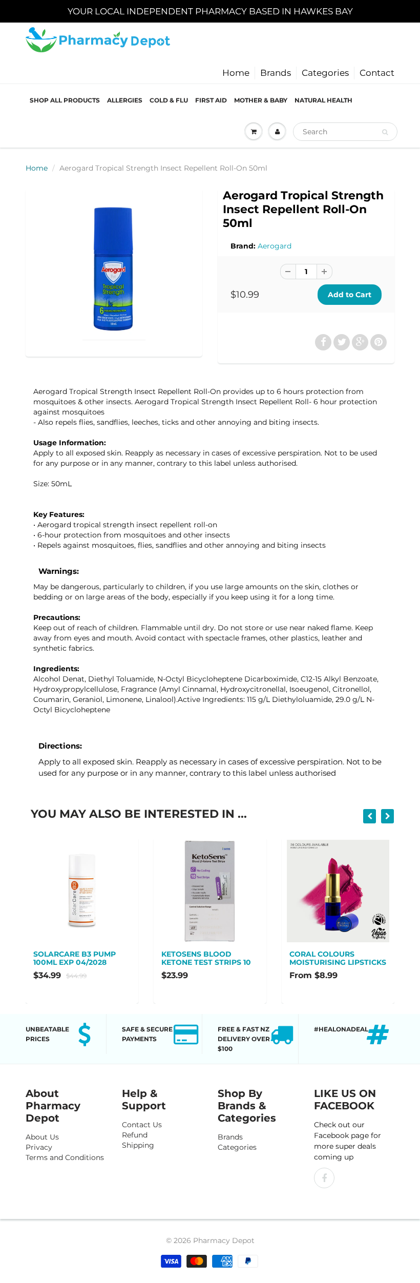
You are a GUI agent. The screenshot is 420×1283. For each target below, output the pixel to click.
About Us (42, 1137)
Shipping (138, 1145)
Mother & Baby (260, 100)
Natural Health (323, 100)
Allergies (124, 100)
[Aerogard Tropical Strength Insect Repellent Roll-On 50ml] (114, 271)
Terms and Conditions (65, 1157)
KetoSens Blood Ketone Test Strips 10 (206, 958)
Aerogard (274, 246)
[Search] (385, 132)
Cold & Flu (169, 100)
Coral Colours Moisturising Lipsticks (337, 958)
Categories (325, 73)
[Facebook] (324, 1178)
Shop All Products (65, 100)
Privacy (39, 1147)
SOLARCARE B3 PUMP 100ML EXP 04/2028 (74, 958)
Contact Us (142, 1124)
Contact (377, 73)
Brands (275, 73)
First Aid (211, 100)
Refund (135, 1135)
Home (235, 73)
